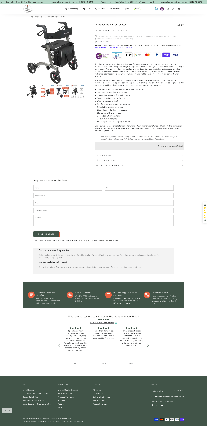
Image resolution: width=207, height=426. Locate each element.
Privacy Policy (87, 240)
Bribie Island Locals (101, 397)
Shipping (62, 400)
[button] (167, 8)
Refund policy (42, 421)
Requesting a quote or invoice (126, 298)
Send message (46, 234)
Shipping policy (79, 421)
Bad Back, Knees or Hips (33, 400)
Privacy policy (54, 421)
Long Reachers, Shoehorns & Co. (37, 404)
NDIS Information (65, 393)
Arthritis (38, 17)
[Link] (29, 9)
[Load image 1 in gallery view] (32, 91)
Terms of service (66, 421)
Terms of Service (105, 240)
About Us (97, 390)
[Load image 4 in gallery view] (77, 91)
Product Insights (100, 404)
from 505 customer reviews (102, 323)
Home (30, 17)
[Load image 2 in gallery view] (47, 91)
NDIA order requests (122, 303)
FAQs (60, 407)
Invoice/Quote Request (68, 390)
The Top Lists (99, 400)
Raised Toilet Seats (31, 397)
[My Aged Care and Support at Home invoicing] (156, 8)
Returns (61, 404)
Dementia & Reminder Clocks (35, 393)
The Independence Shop (36, 418)
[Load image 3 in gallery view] (62, 91)
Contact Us (98, 393)
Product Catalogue (66, 397)
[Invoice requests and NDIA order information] (162, 8)
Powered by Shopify (29, 421)
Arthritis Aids (28, 390)
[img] (103, 319)
